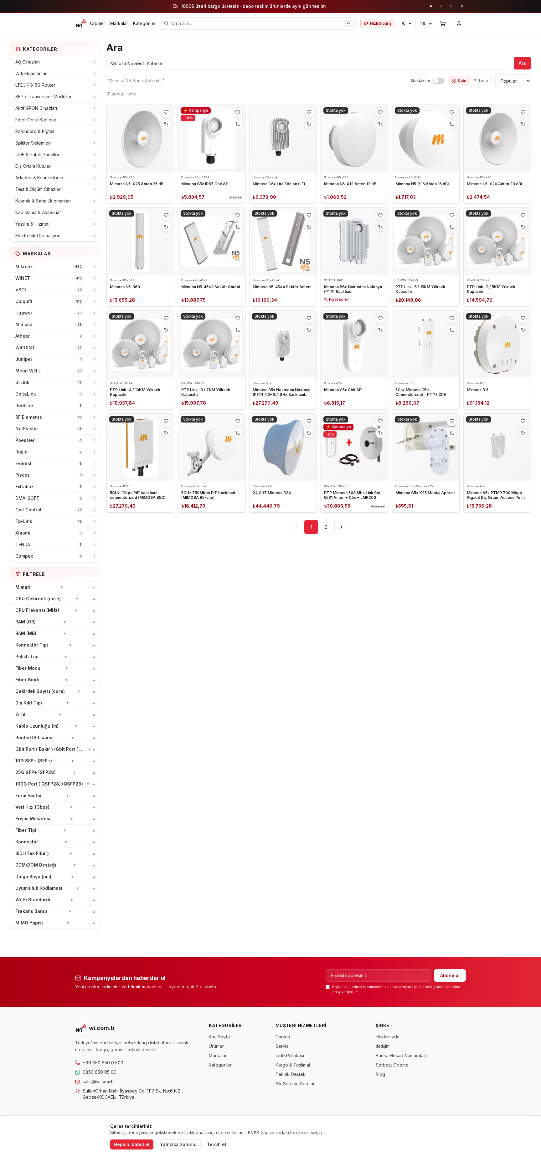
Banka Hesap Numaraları (401, 1055)
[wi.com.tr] (80, 23)
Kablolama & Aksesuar (38, 212)
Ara (522, 63)
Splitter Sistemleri (33, 143)
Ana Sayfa (219, 1036)
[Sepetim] (443, 23)
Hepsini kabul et (132, 1144)
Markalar (119, 23)
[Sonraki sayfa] (341, 527)
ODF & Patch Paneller (37, 154)
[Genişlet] (94, 62)
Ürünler (97, 23)
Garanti (283, 1036)
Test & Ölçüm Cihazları (38, 189)
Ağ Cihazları (27, 61)
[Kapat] (462, 6)
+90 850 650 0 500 (103, 1062)
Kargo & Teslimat (293, 1064)
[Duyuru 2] (441, 6)
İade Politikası (290, 1055)
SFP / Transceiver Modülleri (44, 96)
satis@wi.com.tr (98, 1081)
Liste (483, 80)
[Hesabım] (459, 23)
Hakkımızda (387, 1036)
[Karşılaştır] (166, 124)
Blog (380, 1074)
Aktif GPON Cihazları (36, 108)
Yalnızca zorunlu (178, 1144)
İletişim (382, 1046)
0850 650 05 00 (99, 1072)
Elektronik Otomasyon (37, 235)
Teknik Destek (291, 1074)
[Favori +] (166, 112)
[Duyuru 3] (451, 6)
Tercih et (216, 1144)
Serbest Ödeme (392, 1064)
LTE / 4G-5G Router (35, 85)
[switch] (438, 81)
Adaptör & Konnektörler (39, 177)
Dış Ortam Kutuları (33, 166)
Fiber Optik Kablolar (35, 119)
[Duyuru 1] (431, 6)
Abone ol (450, 975)
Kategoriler (144, 23)
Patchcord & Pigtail (34, 131)
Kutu (462, 80)
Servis (282, 1046)
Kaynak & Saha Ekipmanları (43, 200)
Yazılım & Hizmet (32, 224)
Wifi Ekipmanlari (31, 73)
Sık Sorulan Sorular (295, 1083)
